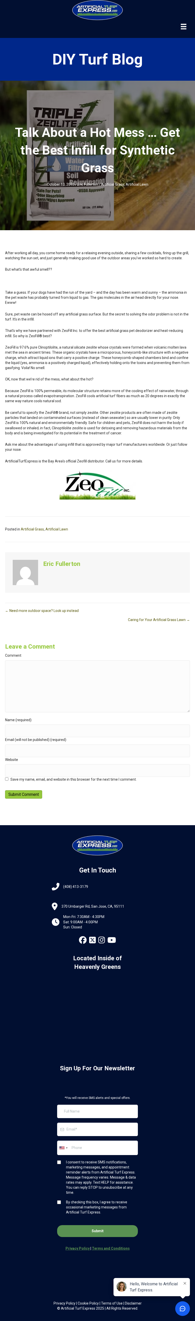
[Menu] (183, 26)
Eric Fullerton (87, 184)
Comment (13, 655)
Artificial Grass (112, 184)
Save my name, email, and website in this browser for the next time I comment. (73, 779)
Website (11, 760)
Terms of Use (112, 1303)
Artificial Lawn (137, 184)
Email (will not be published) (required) (35, 740)
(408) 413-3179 (75, 887)
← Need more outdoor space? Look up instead (42, 611)
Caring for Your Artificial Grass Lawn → (159, 620)
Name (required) (18, 720)
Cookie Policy (88, 1303)
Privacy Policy (64, 1303)
